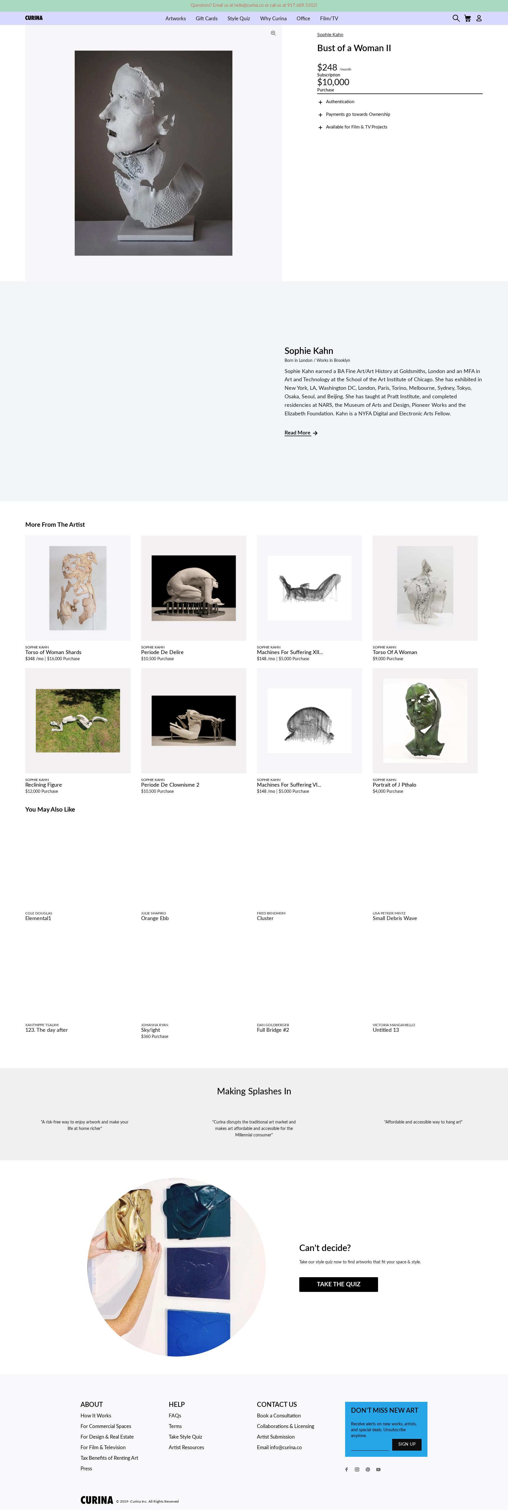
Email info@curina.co (279, 1447)
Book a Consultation (279, 1415)
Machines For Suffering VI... (289, 785)
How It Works (96, 1415)
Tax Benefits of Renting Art (109, 1458)
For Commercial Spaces (106, 1426)
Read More (298, 433)
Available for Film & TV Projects (356, 127)
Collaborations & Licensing (285, 1426)
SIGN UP (406, 1444)
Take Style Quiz (185, 1436)
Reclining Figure (43, 785)
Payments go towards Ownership (358, 114)
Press (86, 1468)
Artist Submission (276, 1436)
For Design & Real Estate (107, 1436)
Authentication (340, 102)
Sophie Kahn (330, 34)
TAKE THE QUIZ (338, 1284)
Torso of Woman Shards (53, 652)
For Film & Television (103, 1447)
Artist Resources (186, 1447)
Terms (175, 1426)
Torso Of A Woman (395, 652)
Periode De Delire (162, 652)
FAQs (175, 1415)
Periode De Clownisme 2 (170, 785)
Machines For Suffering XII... (290, 652)
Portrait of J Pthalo (394, 785)
